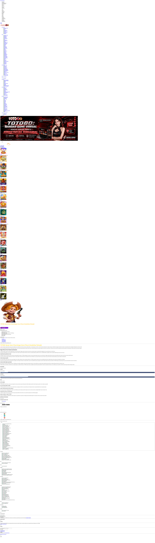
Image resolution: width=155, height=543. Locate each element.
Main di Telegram (2, 0)
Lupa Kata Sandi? (2, 530)
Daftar (1, 23)
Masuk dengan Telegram (3, 534)
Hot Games (3, 27)
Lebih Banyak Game (2, 147)
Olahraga (3, 79)
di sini (5, 337)
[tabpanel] (26, 128)
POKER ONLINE (4, 341)
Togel (2, 77)
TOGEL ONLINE (4, 340)
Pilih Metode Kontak (2, 516)
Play (3, 145)
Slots (2, 34)
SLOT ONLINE (4, 339)
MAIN (1, 154)
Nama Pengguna (2, 528)
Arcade (3, 96)
